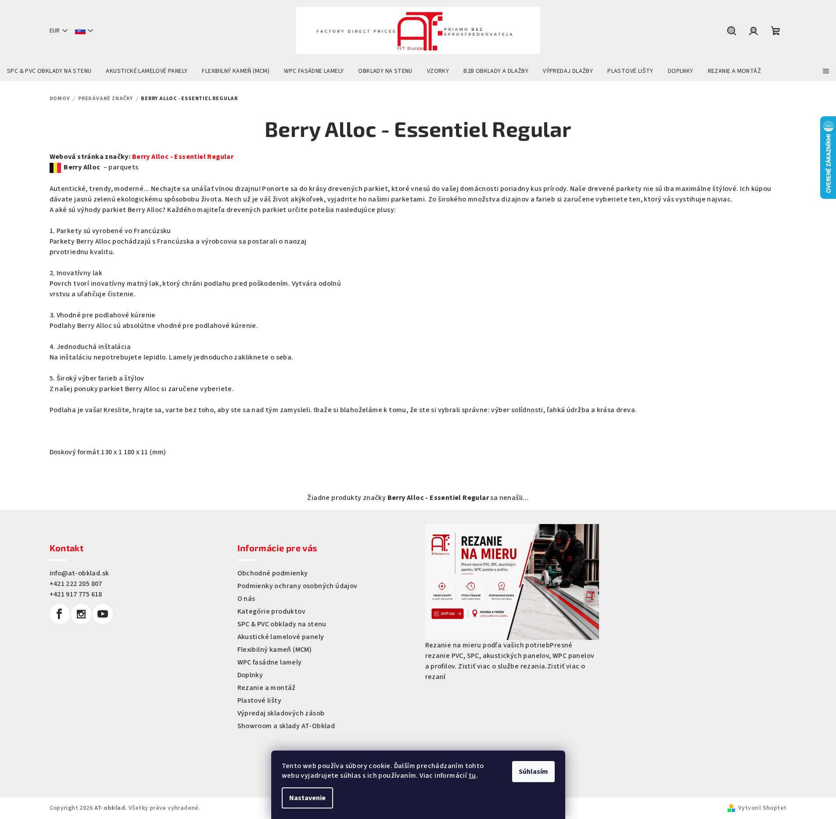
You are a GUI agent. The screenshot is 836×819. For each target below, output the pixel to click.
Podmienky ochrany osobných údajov (297, 586)
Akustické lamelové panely (280, 637)
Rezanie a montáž (266, 688)
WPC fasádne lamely (269, 662)
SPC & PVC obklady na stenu (282, 624)
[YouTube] (103, 614)
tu (472, 775)
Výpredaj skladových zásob (281, 713)
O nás (246, 598)
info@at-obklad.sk (79, 573)
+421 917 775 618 (76, 594)
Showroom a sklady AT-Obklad (286, 726)
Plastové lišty (259, 700)
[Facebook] (60, 614)
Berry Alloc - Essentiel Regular (182, 157)
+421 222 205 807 (76, 584)
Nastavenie (307, 798)
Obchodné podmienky (272, 573)
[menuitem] (49, 71)
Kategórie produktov (271, 611)
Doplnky (250, 675)
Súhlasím (533, 771)
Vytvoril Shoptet (762, 808)
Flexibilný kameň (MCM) (274, 649)
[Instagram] (81, 614)
